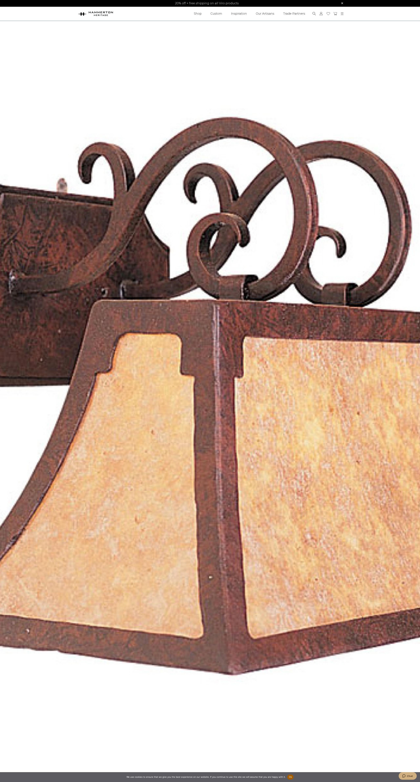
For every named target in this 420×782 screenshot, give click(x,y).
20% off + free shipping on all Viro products (207, 3)
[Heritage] (104, 14)
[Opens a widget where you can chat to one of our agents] (408, 776)
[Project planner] (328, 14)
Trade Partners (294, 13)
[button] (335, 13)
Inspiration (239, 13)
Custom (216, 13)
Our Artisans (265, 13)
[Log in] (321, 13)
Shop (198, 13)
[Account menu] (321, 13)
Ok (290, 777)
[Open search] (314, 13)
